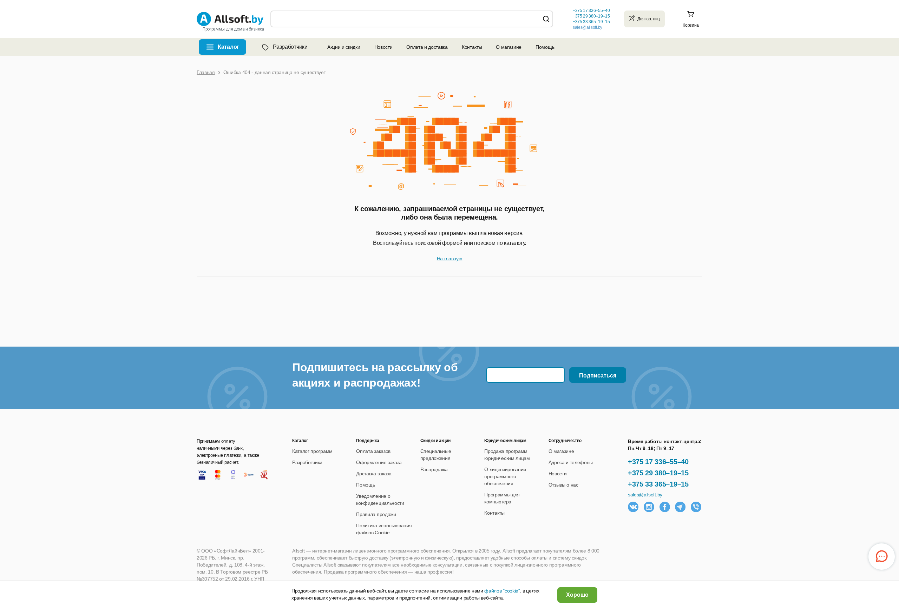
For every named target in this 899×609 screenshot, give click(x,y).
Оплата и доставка (427, 47)
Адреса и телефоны (571, 462)
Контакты (472, 47)
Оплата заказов (373, 451)
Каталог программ (312, 451)
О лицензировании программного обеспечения (505, 476)
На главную (449, 258)
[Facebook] (665, 507)
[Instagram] (649, 507)
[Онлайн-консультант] (881, 556)
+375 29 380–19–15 (658, 473)
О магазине (508, 47)
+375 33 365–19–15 (658, 484)
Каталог (228, 47)
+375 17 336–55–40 (658, 462)
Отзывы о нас (563, 485)
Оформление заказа (379, 462)
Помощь (545, 47)
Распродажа (434, 469)
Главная (206, 72)
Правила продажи (376, 514)
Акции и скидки (343, 47)
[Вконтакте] (633, 507)
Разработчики (290, 47)
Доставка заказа (373, 473)
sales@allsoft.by (587, 27)
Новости (383, 47)
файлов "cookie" (502, 591)
